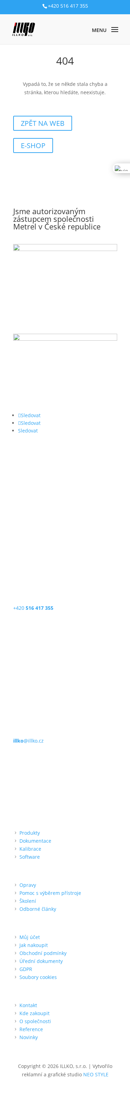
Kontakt (28, 1005)
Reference (31, 1029)
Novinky (28, 1037)
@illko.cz (28, 740)
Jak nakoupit (33, 945)
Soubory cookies (38, 977)
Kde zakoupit (34, 1013)
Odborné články (37, 909)
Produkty (29, 832)
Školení (27, 901)
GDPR (25, 969)
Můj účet (29, 937)
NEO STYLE (96, 1074)
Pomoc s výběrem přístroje (50, 893)
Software (29, 856)
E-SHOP (33, 145)
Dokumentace (35, 840)
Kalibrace (30, 848)
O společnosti (35, 1021)
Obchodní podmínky (43, 953)
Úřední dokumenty (41, 961)
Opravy (27, 885)
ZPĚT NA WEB (42, 123)
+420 (33, 608)
